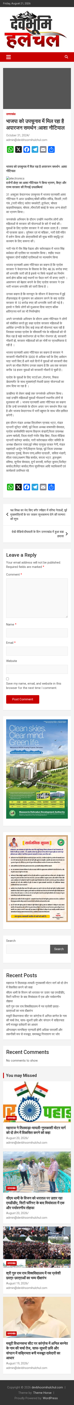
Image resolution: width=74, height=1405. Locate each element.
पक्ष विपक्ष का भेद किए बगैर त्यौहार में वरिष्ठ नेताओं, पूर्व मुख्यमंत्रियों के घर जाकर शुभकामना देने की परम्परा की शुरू (38, 514)
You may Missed (21, 1075)
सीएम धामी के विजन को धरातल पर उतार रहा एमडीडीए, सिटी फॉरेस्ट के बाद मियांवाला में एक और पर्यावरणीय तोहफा (35, 997)
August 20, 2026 (16, 1138)
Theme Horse (42, 1393)
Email (11, 643)
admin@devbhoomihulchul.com (26, 140)
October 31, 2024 (17, 135)
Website (11, 661)
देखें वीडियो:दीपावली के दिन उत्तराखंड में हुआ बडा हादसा (38, 534)
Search (11, 941)
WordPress (50, 1398)
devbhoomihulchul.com (47, 1387)
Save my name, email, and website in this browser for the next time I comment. (33, 686)
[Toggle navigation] (8, 57)
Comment (14, 574)
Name (11, 624)
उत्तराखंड (11, 114)
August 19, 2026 (16, 1283)
